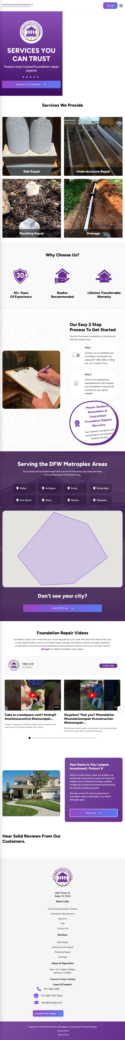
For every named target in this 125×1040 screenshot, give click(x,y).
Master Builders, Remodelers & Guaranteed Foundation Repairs (70, 1027)
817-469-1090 (51, 989)
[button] (120, 709)
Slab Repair (62, 942)
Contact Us (62, 928)
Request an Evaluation (28, 84)
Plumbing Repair (62, 952)
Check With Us (60, 608)
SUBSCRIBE (108, 665)
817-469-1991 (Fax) (51, 995)
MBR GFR (28, 664)
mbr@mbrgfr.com (51, 1002)
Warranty (62, 918)
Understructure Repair (62, 947)
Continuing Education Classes (62, 909)
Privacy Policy (63, 1031)
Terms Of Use (63, 1035)
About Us (91, 813)
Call (111, 5)
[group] (33, 704)
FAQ (62, 923)
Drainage (62, 957)
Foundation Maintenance (62, 913)
